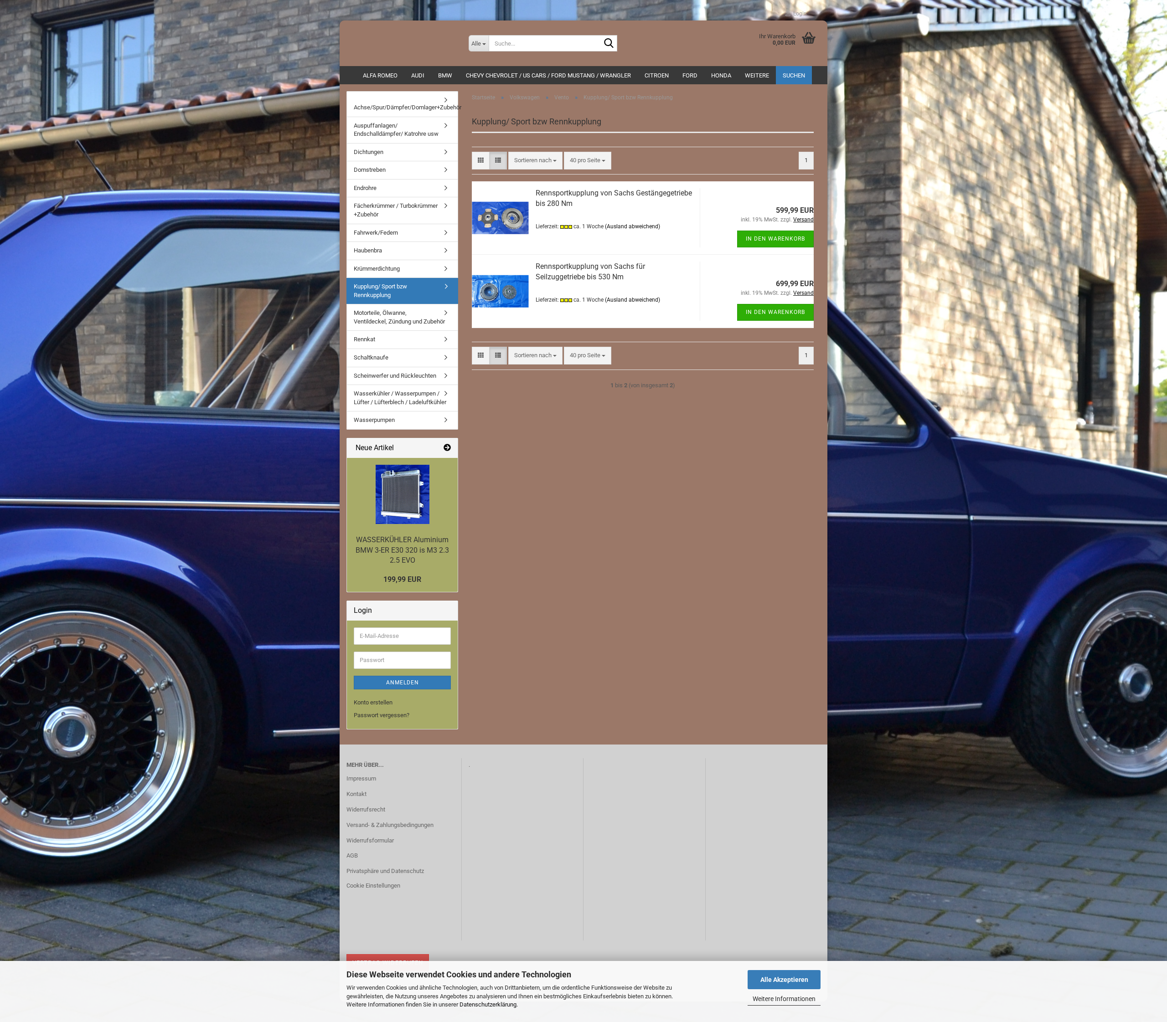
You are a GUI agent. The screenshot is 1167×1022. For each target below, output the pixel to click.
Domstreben (370, 169)
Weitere (757, 75)
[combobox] (535, 160)
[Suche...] (608, 44)
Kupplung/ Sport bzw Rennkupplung (380, 290)
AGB (352, 855)
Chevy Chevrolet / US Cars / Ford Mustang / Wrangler (548, 75)
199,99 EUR (402, 579)
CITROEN (657, 75)
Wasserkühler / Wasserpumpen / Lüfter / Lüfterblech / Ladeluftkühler (400, 398)
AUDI (417, 75)
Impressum (361, 778)
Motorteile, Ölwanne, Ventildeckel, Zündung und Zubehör (399, 317)
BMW (445, 75)
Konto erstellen (373, 702)
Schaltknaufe (371, 357)
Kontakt (356, 794)
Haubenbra (368, 250)
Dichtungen (368, 152)
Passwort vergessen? (381, 715)
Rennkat (364, 339)
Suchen (794, 75)
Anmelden (402, 682)
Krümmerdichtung (377, 268)
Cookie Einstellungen (373, 885)
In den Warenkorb (775, 239)
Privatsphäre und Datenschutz (385, 871)
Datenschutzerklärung (488, 1004)
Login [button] (798, 13)
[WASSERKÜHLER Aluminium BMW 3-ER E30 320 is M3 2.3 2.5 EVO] (402, 494)
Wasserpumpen (374, 419)
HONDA (721, 75)
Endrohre (365, 188)
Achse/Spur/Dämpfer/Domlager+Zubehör (406, 107)
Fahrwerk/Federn (376, 232)
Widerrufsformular (370, 840)
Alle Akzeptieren (784, 979)
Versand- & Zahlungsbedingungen (390, 825)
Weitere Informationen (784, 998)
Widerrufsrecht (365, 809)
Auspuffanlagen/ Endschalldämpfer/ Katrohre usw (396, 130)
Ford (689, 75)
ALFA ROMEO (380, 75)
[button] (481, 160)
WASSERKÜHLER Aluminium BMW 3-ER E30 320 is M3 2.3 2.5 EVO (402, 550)
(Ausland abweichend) (632, 226)
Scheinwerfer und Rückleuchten (395, 375)
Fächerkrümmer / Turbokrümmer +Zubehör (396, 210)
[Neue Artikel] (447, 448)
